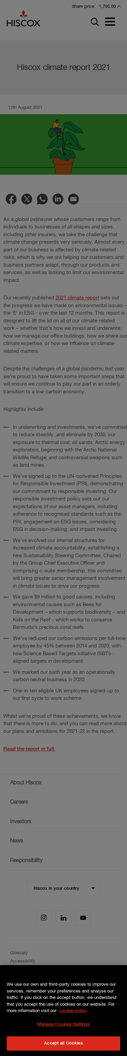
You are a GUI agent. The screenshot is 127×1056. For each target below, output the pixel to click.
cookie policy (73, 1011)
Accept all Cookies (63, 1043)
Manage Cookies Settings (63, 1024)
